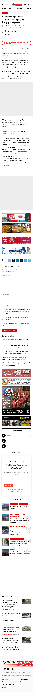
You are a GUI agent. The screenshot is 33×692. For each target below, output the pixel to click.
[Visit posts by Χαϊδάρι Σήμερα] (3, 26)
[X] (5, 669)
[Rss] (13, 669)
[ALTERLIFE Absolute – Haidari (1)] (16, 421)
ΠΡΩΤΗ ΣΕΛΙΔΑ (23, 504)
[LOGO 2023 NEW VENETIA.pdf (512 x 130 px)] (16, 240)
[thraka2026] (16, 372)
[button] (3, 4)
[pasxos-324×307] (16, 400)
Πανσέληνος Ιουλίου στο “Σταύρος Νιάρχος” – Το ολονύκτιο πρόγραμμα (20, 552)
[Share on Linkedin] (17, 260)
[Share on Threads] (11, 31)
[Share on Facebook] (5, 31)
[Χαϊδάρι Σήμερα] (16, 4)
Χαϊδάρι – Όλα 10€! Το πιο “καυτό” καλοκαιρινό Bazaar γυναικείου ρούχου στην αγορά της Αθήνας (19, 543)
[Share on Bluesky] (15, 31)
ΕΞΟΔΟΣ (13, 549)
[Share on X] (8, 31)
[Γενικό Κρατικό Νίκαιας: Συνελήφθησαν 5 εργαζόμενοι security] (26, 628)
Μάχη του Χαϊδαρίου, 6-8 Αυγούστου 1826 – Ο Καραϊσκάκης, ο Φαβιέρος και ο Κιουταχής (20, 520)
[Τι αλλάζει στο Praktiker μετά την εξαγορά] (5, 507)
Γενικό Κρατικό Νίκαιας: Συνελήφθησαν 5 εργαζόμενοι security (11, 629)
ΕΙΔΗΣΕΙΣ (4, 13)
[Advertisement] (16, 99)
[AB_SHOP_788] (16, 217)
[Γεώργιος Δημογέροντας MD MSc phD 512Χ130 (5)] (16, 250)
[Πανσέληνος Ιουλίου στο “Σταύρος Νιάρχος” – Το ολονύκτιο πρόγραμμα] (5, 552)
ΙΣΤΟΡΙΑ (22, 514)
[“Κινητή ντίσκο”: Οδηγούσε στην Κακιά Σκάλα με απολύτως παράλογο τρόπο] (26, 601)
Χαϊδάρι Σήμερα (10, 26)
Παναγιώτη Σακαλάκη (26, 675)
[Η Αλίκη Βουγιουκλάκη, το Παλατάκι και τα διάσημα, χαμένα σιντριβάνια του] (26, 615)
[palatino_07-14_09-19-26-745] (16, 228)
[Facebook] (16, 436)
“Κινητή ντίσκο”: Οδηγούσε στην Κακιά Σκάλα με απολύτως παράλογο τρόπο (9, 603)
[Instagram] (16, 441)
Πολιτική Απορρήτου (15, 491)
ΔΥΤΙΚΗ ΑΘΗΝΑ (15, 514)
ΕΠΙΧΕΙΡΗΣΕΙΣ (14, 504)
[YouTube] (7, 669)
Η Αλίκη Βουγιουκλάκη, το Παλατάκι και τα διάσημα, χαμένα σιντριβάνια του (11, 616)
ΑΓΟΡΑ (12, 539)
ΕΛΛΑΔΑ (13, 526)
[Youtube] (16, 446)
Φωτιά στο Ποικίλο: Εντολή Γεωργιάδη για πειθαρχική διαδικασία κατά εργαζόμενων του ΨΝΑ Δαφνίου (20, 531)
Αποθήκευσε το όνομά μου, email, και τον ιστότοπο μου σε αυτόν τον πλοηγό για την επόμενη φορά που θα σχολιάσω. (17, 311)
